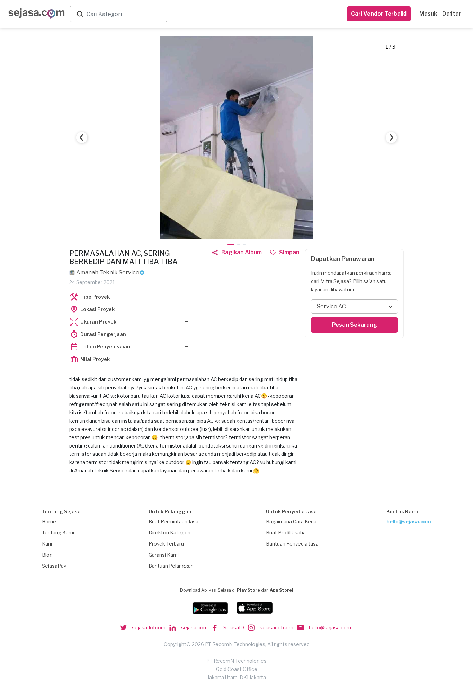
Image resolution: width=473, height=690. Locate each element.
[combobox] (125, 14)
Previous (81, 137)
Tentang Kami (58, 533)
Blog (47, 555)
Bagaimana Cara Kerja (291, 521)
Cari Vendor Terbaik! (379, 13)
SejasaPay (54, 566)
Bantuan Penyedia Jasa (292, 544)
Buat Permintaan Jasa (173, 521)
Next (391, 137)
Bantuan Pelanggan (171, 566)
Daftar (451, 13)
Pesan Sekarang (354, 324)
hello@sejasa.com (408, 521)
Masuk (428, 13)
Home (49, 521)
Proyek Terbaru (166, 544)
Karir (47, 544)
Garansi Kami (164, 555)
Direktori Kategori (169, 533)
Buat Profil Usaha (286, 533)
